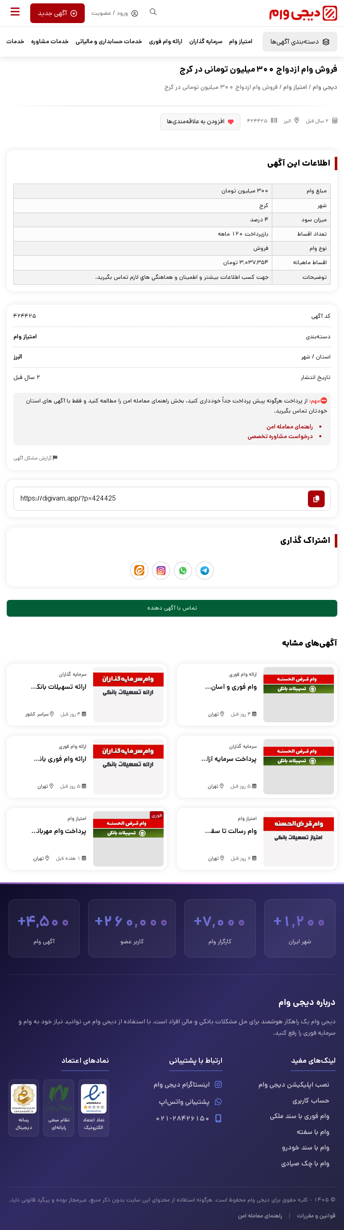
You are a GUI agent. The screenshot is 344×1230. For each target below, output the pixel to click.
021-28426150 (182, 1119)
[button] (15, 11)
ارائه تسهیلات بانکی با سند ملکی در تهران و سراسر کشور (59, 687)
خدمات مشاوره (50, 41)
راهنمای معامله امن (289, 427)
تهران (213, 714)
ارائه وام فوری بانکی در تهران (59, 759)
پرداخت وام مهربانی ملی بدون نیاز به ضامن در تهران (59, 831)
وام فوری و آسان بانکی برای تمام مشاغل (234, 687)
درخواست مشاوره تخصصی (280, 436)
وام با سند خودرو (305, 1147)
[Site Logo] (303, 13)
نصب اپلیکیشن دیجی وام (293, 1085)
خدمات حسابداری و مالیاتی (109, 41)
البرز (287, 121)
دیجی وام (325, 87)
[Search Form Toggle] (153, 11)
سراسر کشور (37, 714)
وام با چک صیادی (305, 1163)
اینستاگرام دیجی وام (182, 1085)
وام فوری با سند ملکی (299, 1116)
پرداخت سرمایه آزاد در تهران (230, 759)
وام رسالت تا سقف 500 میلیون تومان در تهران (229, 831)
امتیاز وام (241, 41)
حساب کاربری (310, 1100)
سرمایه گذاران (205, 41)
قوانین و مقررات (316, 1216)
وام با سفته (313, 1132)
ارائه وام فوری (165, 41)
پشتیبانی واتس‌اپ (184, 1102)
